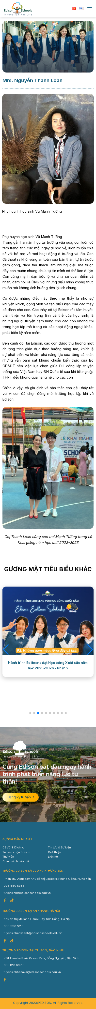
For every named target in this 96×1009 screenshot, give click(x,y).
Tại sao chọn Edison (16, 852)
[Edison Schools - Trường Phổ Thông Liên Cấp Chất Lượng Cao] (28, 8)
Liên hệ (53, 856)
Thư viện (8, 856)
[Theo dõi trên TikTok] (12, 901)
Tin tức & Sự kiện (59, 847)
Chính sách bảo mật (16, 861)
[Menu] (89, 8)
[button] (5, 649)
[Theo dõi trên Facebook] (5, 901)
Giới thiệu (54, 852)
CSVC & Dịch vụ (13, 847)
